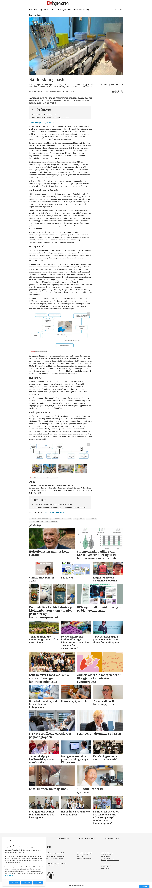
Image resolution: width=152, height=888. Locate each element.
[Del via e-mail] (118, 92)
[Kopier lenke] (121, 92)
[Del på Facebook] (113, 92)
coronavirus (91, 519)
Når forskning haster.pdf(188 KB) (41, 123)
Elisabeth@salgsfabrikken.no (110, 860)
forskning (56, 519)
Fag (40, 10)
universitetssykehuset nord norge (43, 522)
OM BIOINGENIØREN (112, 838)
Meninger (62, 10)
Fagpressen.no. (9, 875)
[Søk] (115, 9)
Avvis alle (38, 882)
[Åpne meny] (121, 9)
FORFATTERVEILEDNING (87, 838)
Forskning (33, 10)
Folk (54, 10)
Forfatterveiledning (81, 10)
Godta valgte (27, 882)
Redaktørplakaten (55, 865)
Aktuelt (47, 10)
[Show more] (60, 119)
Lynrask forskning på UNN (55, 513)
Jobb (69, 10)
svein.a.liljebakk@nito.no (84, 858)
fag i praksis (66, 519)
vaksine (33, 519)
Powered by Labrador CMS (76, 885)
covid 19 (81, 519)
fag (75, 519)
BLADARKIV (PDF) (63, 838)
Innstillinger (144, 886)
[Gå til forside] (76, 3)
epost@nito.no (105, 868)
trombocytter (44, 519)
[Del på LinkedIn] (115, 92)
